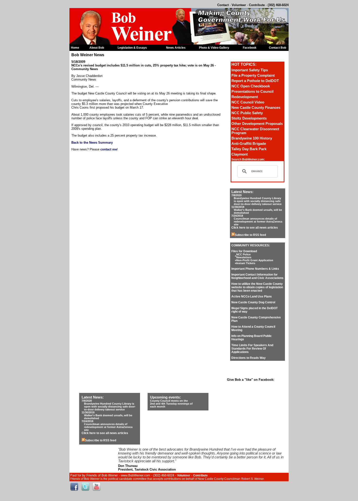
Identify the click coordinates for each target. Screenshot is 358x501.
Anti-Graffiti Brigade (248, 144)
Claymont (239, 154)
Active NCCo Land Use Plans (251, 296)
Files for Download (244, 251)
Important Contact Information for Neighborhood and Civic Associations (257, 276)
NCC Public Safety (247, 113)
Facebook (249, 47)
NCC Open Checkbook (250, 86)
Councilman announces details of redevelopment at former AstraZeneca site (258, 221)
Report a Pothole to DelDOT (255, 81)
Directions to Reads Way (248, 358)
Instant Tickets (245, 263)
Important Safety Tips (249, 70)
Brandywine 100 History (251, 138)
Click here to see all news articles (254, 227)
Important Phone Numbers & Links (255, 268)
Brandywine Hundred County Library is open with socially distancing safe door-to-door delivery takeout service (258, 201)
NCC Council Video (247, 102)
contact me (108, 149)
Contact (223, 5)
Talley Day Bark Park (248, 149)
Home (75, 47)
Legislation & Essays (132, 47)
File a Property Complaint (253, 75)
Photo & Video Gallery (214, 47)
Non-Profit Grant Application (254, 260)
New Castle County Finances (255, 108)
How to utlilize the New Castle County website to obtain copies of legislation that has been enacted (257, 287)
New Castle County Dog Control (253, 302)
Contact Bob (277, 47)
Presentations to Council (252, 91)
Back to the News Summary (92, 142)
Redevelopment (244, 97)
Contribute (257, 5)
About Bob (96, 47)
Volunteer (239, 5)
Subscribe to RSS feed (250, 235)
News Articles (176, 47)
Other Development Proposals (257, 124)
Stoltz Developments (249, 118)
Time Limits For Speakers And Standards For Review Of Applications (252, 348)
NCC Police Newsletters (243, 256)
